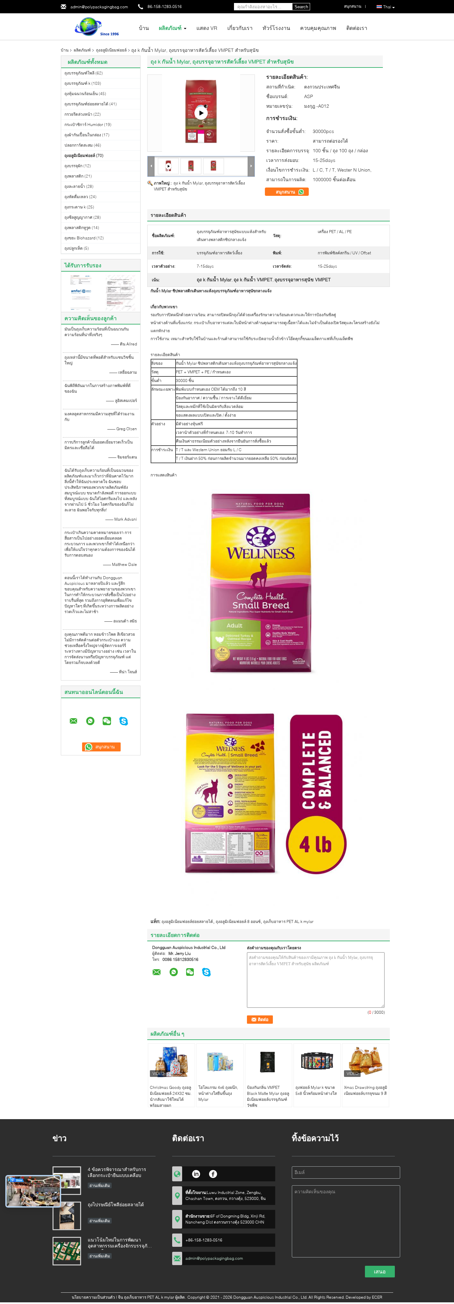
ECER (377, 1297)
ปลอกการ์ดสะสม (78, 145)
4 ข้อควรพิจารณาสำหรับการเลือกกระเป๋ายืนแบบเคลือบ (117, 1172)
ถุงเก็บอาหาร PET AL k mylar (288, 921)
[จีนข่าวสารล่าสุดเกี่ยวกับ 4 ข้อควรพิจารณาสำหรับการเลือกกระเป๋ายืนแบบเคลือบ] (67, 1180)
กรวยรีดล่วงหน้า (78, 114)
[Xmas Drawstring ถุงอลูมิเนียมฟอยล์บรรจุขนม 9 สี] (365, 1062)
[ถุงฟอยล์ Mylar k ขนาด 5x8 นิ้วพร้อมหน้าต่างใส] (317, 1062)
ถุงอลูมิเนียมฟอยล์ (111, 50)
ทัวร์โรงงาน (276, 28)
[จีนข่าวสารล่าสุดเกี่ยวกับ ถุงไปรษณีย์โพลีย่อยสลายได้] (67, 1216)
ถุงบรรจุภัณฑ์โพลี (79, 72)
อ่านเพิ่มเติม (99, 1185)
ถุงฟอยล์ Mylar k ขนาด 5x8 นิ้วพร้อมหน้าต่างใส (316, 1090)
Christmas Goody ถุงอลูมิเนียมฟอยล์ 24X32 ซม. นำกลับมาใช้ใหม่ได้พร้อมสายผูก (170, 1096)
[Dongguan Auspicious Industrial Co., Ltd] (97, 26)
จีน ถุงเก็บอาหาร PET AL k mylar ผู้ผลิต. (152, 1297)
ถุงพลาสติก (73, 176)
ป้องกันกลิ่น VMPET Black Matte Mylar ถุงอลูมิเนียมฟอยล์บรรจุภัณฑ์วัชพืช (268, 1096)
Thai (387, 6)
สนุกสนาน (286, 192)
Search (301, 6)
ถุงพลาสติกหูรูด (77, 227)
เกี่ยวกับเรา (240, 28)
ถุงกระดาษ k (75, 206)
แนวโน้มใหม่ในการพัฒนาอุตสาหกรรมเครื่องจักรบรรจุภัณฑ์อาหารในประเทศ (122, 1243)
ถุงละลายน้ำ (74, 186)
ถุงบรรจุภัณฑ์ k (77, 83)
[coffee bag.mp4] (201, 113)
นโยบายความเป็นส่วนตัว (93, 1297)
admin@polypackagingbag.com (99, 6)
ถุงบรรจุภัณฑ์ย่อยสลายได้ (86, 103)
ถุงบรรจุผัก (73, 165)
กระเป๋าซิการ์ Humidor (83, 124)
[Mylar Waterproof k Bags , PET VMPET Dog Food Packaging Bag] (190, 165)
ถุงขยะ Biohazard (79, 237)
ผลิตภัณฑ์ (170, 28)
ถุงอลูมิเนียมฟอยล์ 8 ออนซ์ (238, 921)
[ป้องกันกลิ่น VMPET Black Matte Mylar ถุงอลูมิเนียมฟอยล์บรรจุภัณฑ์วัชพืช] (268, 1062)
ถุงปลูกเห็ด (73, 248)
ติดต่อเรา (356, 28)
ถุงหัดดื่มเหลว (76, 196)
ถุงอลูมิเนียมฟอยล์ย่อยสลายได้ (187, 921)
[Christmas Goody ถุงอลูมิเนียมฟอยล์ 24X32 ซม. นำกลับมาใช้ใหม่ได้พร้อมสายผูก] (171, 1062)
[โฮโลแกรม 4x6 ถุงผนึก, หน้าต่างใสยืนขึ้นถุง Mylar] (220, 1062)
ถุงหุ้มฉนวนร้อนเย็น (81, 93)
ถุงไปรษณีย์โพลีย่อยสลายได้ (116, 1204)
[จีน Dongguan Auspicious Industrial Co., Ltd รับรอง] (81, 292)
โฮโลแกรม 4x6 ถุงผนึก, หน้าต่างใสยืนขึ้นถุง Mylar (218, 1093)
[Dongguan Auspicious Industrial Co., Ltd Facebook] (213, 1173)
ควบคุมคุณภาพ (318, 28)
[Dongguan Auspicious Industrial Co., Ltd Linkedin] (196, 1173)
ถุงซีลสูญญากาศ (78, 217)
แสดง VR (206, 28)
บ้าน (144, 28)
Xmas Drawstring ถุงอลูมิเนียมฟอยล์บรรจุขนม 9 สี (365, 1090)
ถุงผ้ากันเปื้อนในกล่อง (82, 134)
